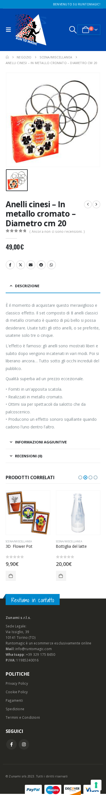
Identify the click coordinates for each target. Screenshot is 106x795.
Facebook (10, 264)
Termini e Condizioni (23, 717)
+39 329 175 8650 (40, 654)
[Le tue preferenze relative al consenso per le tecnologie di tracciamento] (96, 785)
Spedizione (15, 709)
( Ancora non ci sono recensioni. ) (57, 231)
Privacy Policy (17, 683)
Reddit (41, 264)
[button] (10, 30)
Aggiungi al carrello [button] (11, 576)
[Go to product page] (28, 513)
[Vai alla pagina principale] (7, 57)
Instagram (24, 744)
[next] (96, 204)
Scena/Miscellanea (19, 541)
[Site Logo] (30, 29)
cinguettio (20, 264)
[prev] (88, 204)
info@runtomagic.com (33, 648)
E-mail (30, 264)
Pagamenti (14, 700)
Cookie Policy (17, 692)
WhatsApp (51, 264)
